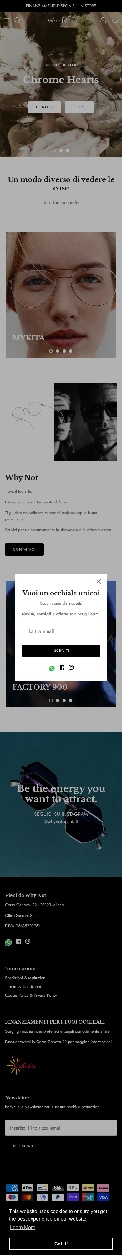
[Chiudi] (99, 581)
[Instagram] (71, 667)
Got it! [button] (61, 1243)
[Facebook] (62, 667)
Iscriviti (61, 650)
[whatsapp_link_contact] (51, 668)
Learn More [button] (22, 1227)
